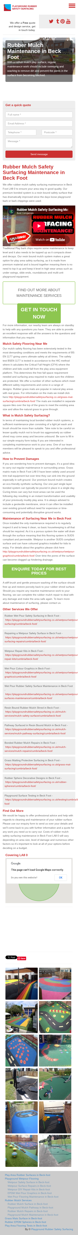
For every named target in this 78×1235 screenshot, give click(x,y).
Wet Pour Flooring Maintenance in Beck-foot (33, 1196)
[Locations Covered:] (4, 5)
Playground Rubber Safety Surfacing (52, 1229)
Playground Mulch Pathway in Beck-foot (30, 1207)
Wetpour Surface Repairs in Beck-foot (29, 1185)
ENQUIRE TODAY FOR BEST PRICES (39, 571)
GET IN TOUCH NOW (39, 313)
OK (60, 877)
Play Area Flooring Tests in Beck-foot (26, 1225)
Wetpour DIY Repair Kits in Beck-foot (29, 1189)
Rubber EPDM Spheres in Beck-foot (25, 1222)
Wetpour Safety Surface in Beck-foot (28, 1182)
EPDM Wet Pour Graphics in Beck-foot (30, 1193)
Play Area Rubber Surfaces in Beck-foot (27, 1175)
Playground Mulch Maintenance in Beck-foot (33, 1214)
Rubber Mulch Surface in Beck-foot (28, 1203)
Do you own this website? (24, 877)
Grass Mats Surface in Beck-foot (23, 1218)
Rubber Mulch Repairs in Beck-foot (28, 1211)
